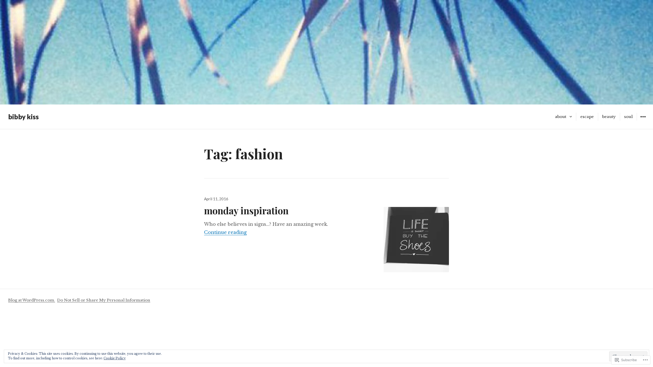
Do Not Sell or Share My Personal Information (103, 300)
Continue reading (225, 232)
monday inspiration (246, 210)
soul (628, 116)
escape (587, 116)
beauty (609, 116)
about (560, 116)
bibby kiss (23, 117)
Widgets (643, 120)
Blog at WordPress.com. (31, 300)
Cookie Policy (115, 358)
